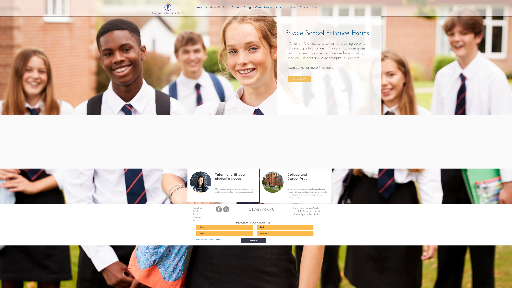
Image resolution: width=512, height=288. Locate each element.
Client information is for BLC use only (208, 239)
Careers (197, 217)
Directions (198, 220)
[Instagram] (226, 209)
